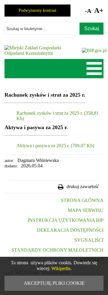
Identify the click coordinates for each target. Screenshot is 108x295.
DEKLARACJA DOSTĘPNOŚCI (70, 230)
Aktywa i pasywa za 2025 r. (36, 127)
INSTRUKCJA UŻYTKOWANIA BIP (66, 220)
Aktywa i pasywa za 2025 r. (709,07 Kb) (55, 145)
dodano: (11, 166)
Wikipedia (60, 268)
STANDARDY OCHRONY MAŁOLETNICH (57, 250)
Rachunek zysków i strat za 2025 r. (44, 95)
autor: (9, 160)
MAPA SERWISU (86, 210)
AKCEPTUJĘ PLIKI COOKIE (54, 283)
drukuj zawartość (83, 186)
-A (88, 11)
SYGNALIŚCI (89, 240)
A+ (99, 10)
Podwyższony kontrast (37, 10)
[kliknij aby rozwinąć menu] (95, 68)
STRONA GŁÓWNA (82, 200)
